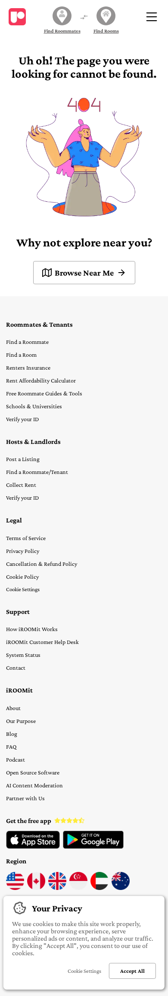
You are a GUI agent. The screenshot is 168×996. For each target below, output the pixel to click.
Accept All (132, 971)
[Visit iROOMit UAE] (99, 887)
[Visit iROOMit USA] (15, 887)
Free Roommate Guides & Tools (44, 393)
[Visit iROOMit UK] (57, 887)
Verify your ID (22, 419)
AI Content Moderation (34, 785)
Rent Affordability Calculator (41, 380)
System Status (23, 654)
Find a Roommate (27, 341)
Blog (11, 733)
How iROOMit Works (32, 629)
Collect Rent (21, 484)
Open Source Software (32, 772)
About (13, 707)
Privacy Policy (22, 550)
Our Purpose (21, 720)
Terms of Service (26, 537)
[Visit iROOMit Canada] (36, 887)
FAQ (11, 746)
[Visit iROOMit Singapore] (78, 887)
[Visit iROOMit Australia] (121, 887)
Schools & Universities (34, 406)
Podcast (15, 759)
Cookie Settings (23, 589)
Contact (15, 667)
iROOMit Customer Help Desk (42, 641)
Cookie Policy (22, 576)
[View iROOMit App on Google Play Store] (93, 846)
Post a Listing (23, 458)
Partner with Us (25, 798)
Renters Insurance (28, 367)
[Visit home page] (17, 16)
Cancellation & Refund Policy (41, 563)
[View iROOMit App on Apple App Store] (33, 846)
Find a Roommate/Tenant (37, 471)
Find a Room (21, 354)
